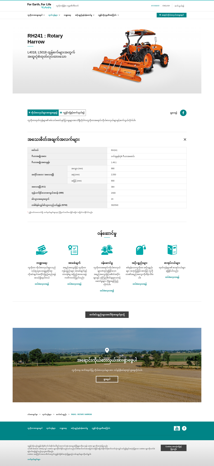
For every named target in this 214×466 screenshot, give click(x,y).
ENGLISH (166, 6)
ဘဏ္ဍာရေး (67, 15)
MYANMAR (155, 6)
